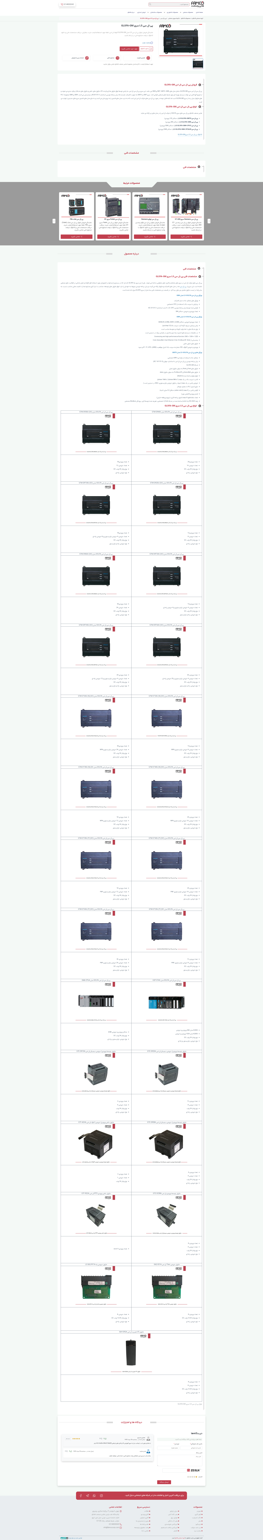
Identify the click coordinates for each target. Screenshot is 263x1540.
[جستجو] (150, 4)
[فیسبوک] (80, 1496)
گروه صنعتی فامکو (180, 1538)
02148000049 (114, 1524)
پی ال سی (183, 287)
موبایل (176, 1444)
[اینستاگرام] (101, 1496)
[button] (54, 221)
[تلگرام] (87, 1496)
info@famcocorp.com (111, 1528)
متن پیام (199, 1453)
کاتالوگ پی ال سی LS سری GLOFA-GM (190, 135)
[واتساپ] (94, 1496)
